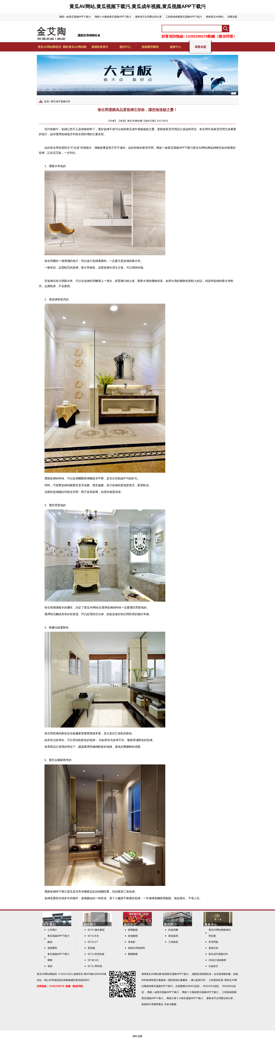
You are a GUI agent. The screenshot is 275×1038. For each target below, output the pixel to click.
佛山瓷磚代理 (198, 980)
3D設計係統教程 (217, 960)
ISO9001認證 (192, 986)
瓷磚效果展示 (99, 46)
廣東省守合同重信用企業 (148, 16)
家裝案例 (173, 936)
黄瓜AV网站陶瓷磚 (47, 974)
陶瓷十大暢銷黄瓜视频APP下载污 (113, 16)
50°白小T (93, 942)
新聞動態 (133, 929)
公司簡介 (52, 929)
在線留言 (213, 966)
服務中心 (175, 46)
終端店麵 (173, 929)
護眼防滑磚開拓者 (89, 35)
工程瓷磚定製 (216, 980)
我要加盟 (232, 16)
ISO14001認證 (211, 986)
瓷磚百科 (213, 948)
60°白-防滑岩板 (96, 954)
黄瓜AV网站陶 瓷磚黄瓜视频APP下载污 (167, 974)
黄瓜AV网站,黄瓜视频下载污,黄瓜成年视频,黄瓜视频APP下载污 (137, 6)
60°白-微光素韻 (96, 929)
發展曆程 (52, 948)
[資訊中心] (137, 925)
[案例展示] (177, 925)
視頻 (50, 966)
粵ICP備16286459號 (95, 974)
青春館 (131, 942)
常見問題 (213, 942)
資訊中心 (125, 46)
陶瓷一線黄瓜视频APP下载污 (75, 16)
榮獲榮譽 (133, 954)
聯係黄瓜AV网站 (214, 16)
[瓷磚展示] (97, 925)
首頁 (46, 101)
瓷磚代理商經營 (136, 948)
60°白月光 (93, 936)
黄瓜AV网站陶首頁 (49, 46)
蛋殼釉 (91, 948)
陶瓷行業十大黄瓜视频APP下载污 (185, 998)
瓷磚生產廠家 (180, 980)
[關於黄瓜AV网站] (56, 925)
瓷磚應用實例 (150, 46)
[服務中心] (218, 925)
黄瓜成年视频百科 (60, 101)
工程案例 (173, 942)
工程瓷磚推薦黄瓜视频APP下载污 (184, 16)
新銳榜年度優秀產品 (152, 1004)
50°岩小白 (93, 960)
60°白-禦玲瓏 (95, 966)
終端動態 (133, 936)
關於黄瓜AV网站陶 (74, 46)
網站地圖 (137, 1036)
